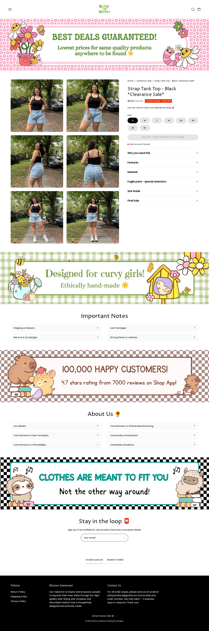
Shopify (120, 621)
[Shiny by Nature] (104, 9)
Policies (15, 585)
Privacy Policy (18, 601)
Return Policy (18, 591)
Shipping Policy (19, 596)
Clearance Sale (144, 80)
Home (131, 80)
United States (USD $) (103, 616)
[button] (193, 9)
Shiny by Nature (99, 621)
